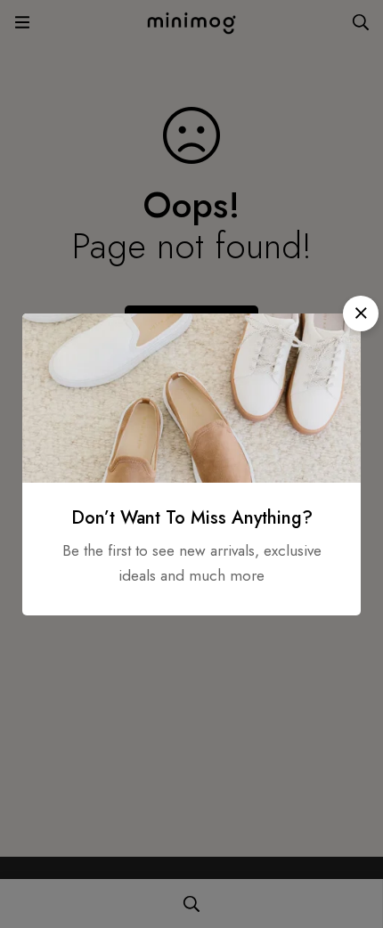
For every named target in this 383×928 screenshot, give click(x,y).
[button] (361, 313)
